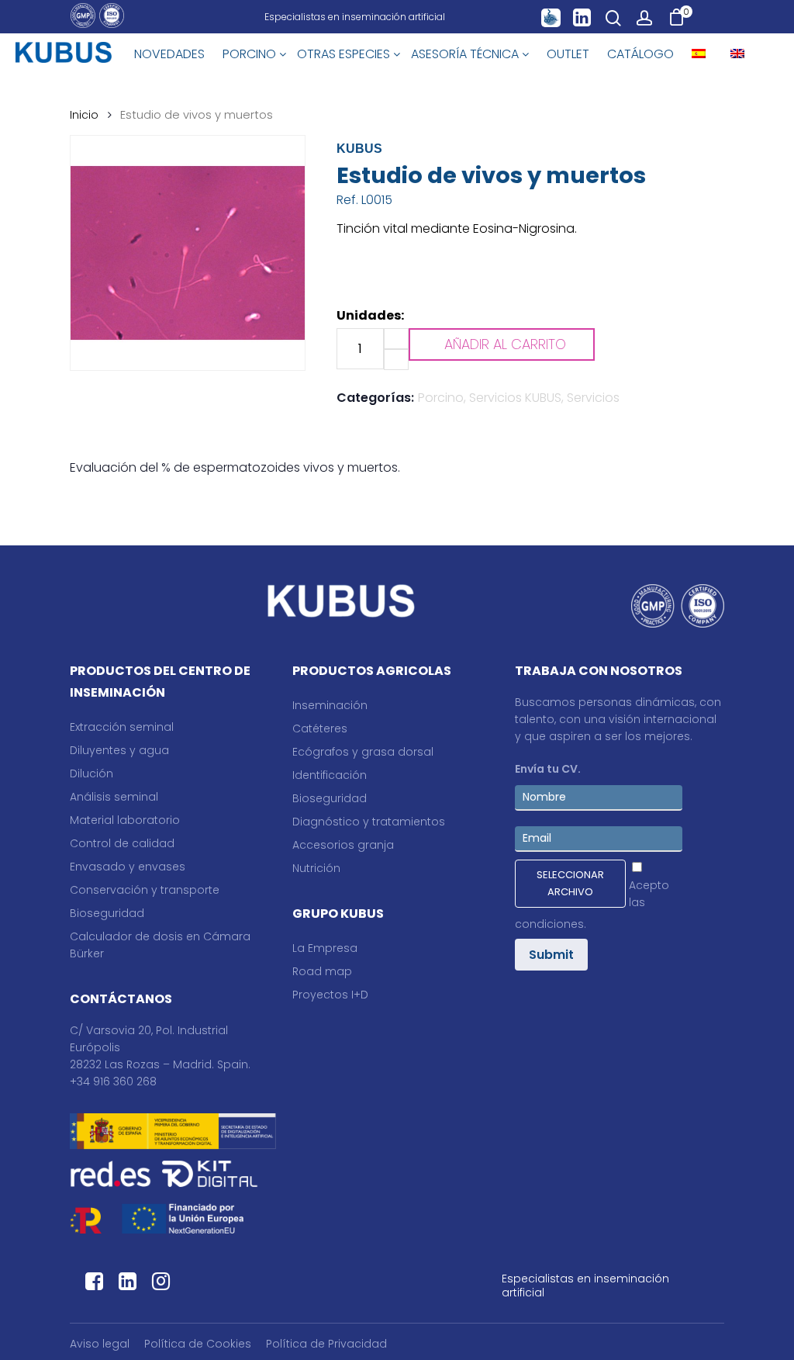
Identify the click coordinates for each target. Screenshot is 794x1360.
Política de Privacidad (326, 1343)
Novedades (169, 54)
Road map (322, 971)
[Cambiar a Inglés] (737, 54)
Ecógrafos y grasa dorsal (362, 752)
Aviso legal (99, 1343)
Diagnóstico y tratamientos (368, 821)
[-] (396, 359)
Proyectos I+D (330, 994)
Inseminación (330, 705)
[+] (396, 338)
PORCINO (251, 54)
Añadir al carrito (505, 344)
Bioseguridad (107, 913)
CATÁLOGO (640, 54)
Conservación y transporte (144, 890)
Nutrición (316, 868)
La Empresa (324, 948)
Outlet (568, 54)
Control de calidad (122, 843)
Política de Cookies (197, 1343)
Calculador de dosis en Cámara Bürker (160, 945)
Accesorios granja (343, 845)
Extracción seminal (122, 727)
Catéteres (319, 728)
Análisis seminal (114, 797)
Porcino (441, 398)
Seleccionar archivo (570, 883)
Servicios (593, 398)
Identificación (329, 775)
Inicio (84, 115)
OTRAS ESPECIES (345, 54)
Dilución (91, 773)
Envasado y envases (127, 866)
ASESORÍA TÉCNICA (466, 54)
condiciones (549, 924)
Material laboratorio (125, 820)
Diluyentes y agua (119, 750)
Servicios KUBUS (515, 398)
